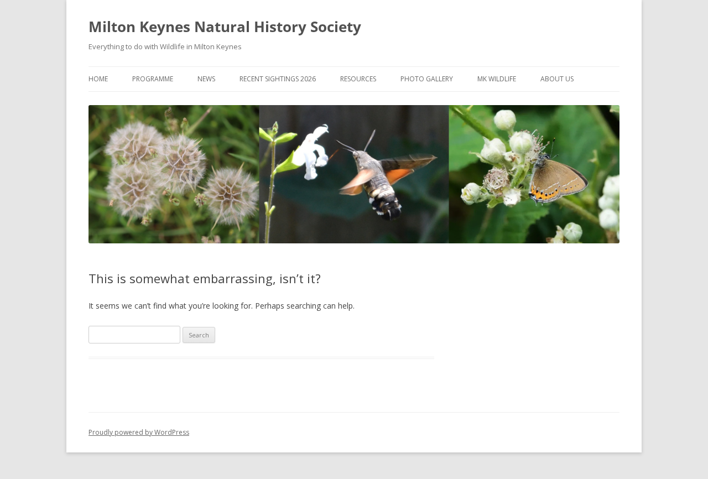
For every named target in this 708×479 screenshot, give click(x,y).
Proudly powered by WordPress (138, 432)
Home (98, 79)
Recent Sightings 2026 (278, 79)
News (206, 79)
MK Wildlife (496, 79)
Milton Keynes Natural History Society (224, 27)
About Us (557, 79)
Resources (358, 79)
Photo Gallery (426, 79)
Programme (152, 79)
